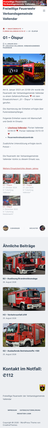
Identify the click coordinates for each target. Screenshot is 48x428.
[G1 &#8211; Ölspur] (11, 179)
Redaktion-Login (24, 414)
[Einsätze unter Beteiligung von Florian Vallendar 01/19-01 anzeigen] (17, 131)
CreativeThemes (10, 425)
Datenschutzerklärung (30, 410)
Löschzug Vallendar (14, 46)
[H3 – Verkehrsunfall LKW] (24, 299)
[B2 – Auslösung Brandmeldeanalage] (24, 263)
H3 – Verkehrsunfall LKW (15, 314)
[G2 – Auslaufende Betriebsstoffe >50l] (24, 335)
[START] (4, 29)
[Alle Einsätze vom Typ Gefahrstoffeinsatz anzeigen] (31, 96)
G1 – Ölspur (7, 185)
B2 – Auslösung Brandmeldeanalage (20, 278)
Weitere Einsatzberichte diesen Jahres (20, 168)
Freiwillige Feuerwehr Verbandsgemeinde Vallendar (19, 14)
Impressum (12, 410)
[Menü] (44, 11)
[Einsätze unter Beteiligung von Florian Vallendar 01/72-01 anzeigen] (9, 134)
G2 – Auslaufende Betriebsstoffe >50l (21, 351)
